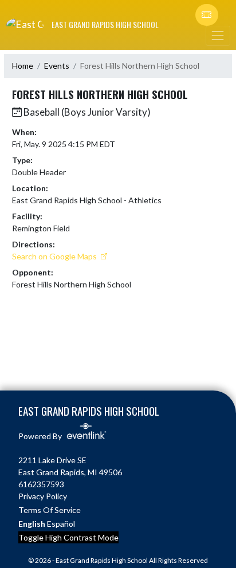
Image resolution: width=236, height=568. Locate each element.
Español (61, 523)
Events (56, 65)
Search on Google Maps (55, 256)
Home (22, 65)
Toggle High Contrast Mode (68, 537)
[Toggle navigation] (218, 36)
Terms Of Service (49, 510)
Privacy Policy (42, 496)
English (31, 523)
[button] (206, 15)
